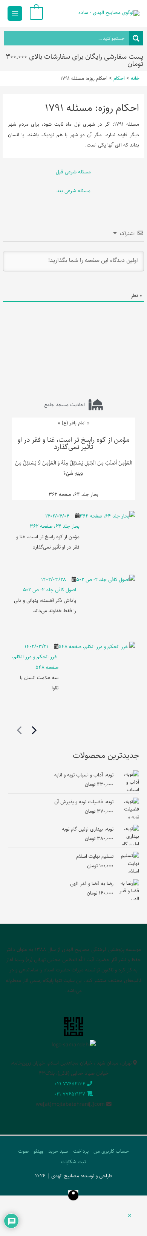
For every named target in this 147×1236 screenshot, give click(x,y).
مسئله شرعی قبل (73, 172)
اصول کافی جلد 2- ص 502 (49, 590)
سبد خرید (58, 1151)
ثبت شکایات (73, 1162)
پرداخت (81, 1151)
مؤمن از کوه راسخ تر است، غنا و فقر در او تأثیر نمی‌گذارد (74, 443)
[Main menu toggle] (15, 13)
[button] (129, 1216)
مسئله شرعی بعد (73, 191)
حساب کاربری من (111, 1151)
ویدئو (38, 1151)
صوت (23, 1151)
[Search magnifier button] (136, 38)
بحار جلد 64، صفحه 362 (55, 526)
